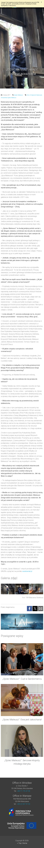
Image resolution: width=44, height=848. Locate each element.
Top (20, 843)
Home (25, 843)
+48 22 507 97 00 (23, 804)
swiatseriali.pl (27, 571)
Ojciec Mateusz (18, 95)
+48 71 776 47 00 (23, 791)
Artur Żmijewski (31, 95)
